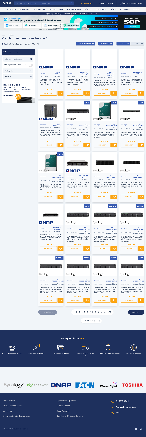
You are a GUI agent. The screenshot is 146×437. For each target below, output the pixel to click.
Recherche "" (13, 35)
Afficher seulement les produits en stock (15, 65)
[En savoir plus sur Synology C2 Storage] (131, 26)
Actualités (7, 411)
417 (109, 312)
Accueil (4, 35)
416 (105, 312)
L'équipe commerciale (12, 406)
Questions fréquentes (66, 401)
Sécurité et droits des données (16, 416)
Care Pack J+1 (63, 411)
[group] (13, 385)
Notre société (9, 401)
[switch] (30, 65)
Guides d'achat (63, 406)
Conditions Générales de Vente (70, 416)
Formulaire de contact (126, 407)
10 (98, 312)
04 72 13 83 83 (122, 401)
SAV (118, 413)
